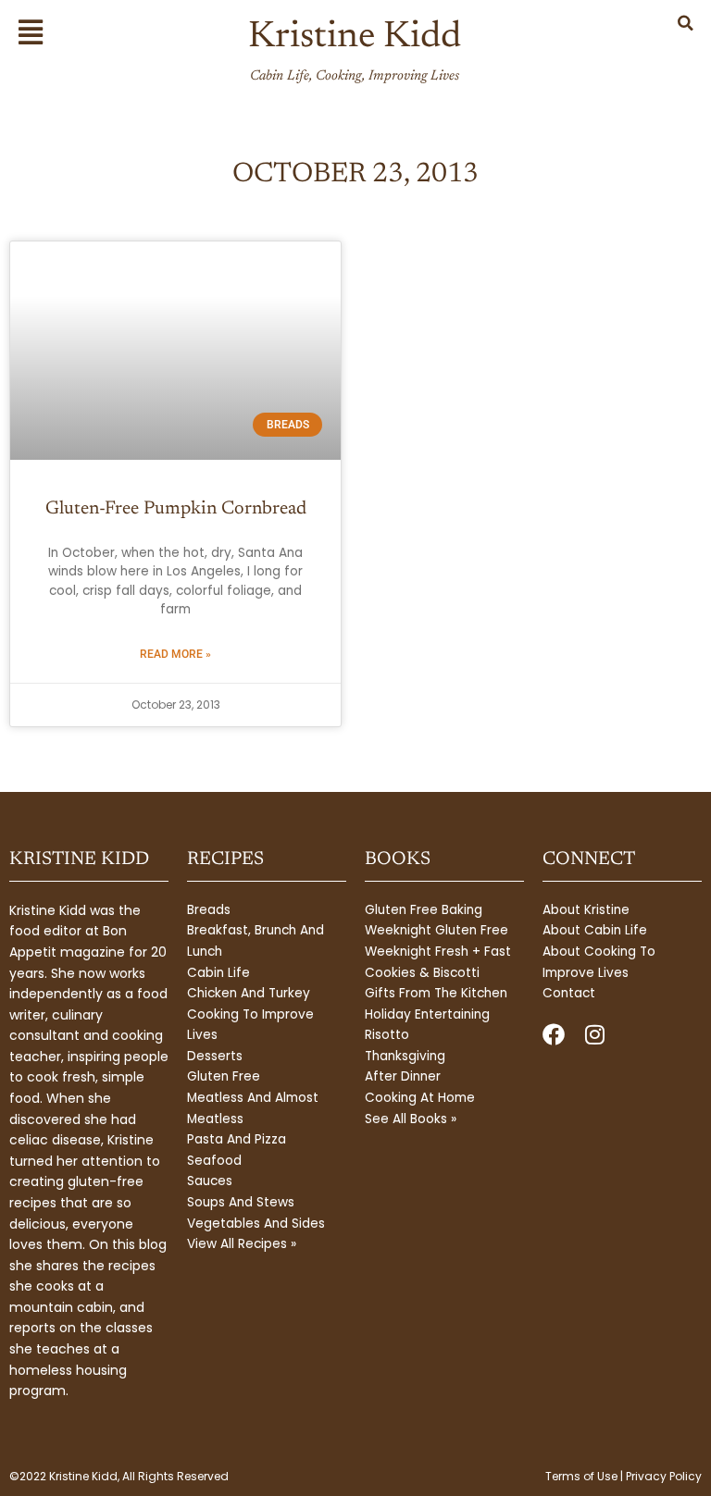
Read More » (175, 654)
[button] (41, 32)
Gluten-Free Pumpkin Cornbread (175, 509)
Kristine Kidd (354, 37)
